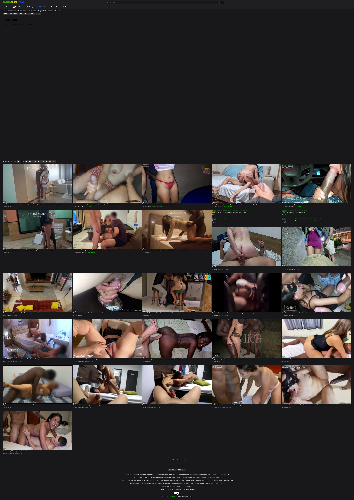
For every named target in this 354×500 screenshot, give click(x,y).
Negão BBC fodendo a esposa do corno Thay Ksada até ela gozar (22, 359)
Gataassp (225, 315)
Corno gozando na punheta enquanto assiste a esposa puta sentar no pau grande (236, 204)
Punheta (38, 13)
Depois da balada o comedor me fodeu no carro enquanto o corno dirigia (233, 313)
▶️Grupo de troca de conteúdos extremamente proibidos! (229, 212)
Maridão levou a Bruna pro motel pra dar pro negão (227, 405)
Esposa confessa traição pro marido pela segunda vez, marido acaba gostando (96, 204)
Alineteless (226, 269)
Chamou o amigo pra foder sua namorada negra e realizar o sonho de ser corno (165, 359)
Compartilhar (51, 161)
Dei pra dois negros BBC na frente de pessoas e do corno (229, 359)
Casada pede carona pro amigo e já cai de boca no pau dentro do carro (303, 204)
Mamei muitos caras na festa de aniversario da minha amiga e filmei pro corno (305, 313)
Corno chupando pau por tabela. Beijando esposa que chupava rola (92, 250)
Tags (66, 7)
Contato (161, 489)
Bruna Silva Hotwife (89, 252)
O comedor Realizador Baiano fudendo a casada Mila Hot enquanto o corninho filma (167, 313)
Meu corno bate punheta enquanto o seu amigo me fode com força (92, 405)
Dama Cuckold (227, 206)
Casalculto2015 (88, 361)
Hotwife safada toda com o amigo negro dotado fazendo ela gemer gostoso (164, 250)
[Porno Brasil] (13, 2)
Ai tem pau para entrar (218, 221)
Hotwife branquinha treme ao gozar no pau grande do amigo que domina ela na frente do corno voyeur (33, 204)
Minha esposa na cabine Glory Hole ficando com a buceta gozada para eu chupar (96, 313)
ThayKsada (16, 315)
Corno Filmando (13, 13)
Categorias (32, 7)
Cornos (5, 13)
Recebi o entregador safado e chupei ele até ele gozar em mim (21, 313)
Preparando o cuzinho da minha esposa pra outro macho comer (91, 359)
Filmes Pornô (181, 469)
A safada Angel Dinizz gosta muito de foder (15, 451)
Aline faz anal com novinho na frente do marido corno (227, 267)
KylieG (295, 315)
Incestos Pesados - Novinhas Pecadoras (293, 212)
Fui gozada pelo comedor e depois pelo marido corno (158, 405)
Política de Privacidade (174, 489)
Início (7, 7)
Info (42, 161)
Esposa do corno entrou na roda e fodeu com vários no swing (160, 204)
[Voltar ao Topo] (347, 494)
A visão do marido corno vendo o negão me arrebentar (298, 359)
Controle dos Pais (189, 489)
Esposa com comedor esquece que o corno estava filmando (20, 405)
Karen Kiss (296, 269)
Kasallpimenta (88, 206)
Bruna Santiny (157, 206)
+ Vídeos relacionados (177, 460)
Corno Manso (22, 13)
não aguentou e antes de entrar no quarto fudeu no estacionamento (301, 221)
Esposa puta (31, 13)
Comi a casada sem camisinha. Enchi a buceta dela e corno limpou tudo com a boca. (306, 405)
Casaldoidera (18, 453)
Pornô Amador (19, 7)
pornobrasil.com (171, 496)
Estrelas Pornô (55, 7)
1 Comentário (35, 161)
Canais (43, 7)
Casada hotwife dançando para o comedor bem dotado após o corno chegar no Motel (28, 250)
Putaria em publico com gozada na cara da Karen (296, 267)
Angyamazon (87, 407)
